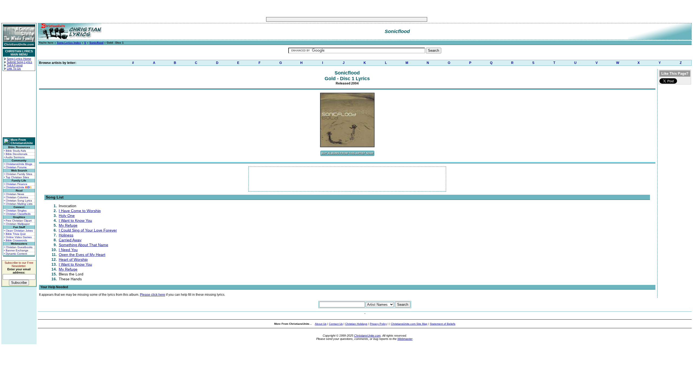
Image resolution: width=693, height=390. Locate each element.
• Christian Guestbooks (18, 247)
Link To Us (14, 68)
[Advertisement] (329, 19)
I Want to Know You (75, 220)
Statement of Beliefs (442, 323)
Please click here (152, 295)
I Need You (68, 250)
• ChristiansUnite (18, 187)
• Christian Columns (16, 197)
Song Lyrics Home (19, 58)
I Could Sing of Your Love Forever (88, 230)
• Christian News (14, 194)
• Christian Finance (15, 184)
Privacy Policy (378, 323)
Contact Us (336, 323)
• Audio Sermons (14, 157)
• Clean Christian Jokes (18, 230)
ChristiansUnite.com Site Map (409, 323)
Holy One (67, 215)
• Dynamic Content (15, 253)
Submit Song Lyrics (19, 62)
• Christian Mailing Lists (18, 203)
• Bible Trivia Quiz (15, 233)
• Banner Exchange (16, 250)
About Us (320, 323)
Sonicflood (96, 42)
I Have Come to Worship (80, 211)
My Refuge (68, 225)
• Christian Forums (15, 167)
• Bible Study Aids (15, 150)
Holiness (66, 235)
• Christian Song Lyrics (18, 200)
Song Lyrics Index (69, 42)
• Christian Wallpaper (17, 223)
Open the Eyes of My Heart (82, 254)
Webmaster (405, 338)
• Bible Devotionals (15, 153)
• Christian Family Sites (18, 174)
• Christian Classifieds (17, 213)
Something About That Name (83, 245)
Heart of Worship (73, 259)
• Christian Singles (15, 210)
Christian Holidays (356, 323)
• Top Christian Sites (16, 177)
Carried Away (70, 240)
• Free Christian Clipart (18, 220)
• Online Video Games (18, 237)
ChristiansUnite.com (367, 335)
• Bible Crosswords (15, 240)
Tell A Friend (14, 65)
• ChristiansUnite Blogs (18, 163)
